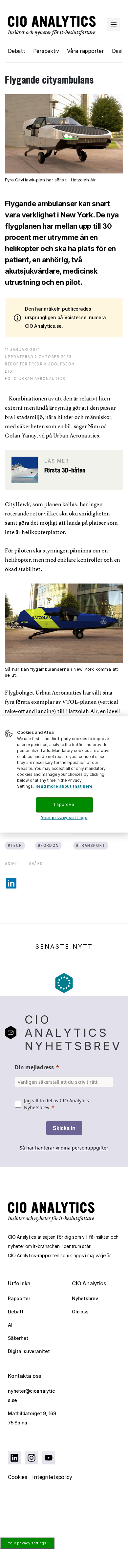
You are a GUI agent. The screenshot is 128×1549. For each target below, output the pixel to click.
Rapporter (19, 1298)
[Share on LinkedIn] (11, 883)
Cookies (17, 1477)
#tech (15, 845)
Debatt (16, 51)
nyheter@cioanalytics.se (31, 1395)
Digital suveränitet (29, 1351)
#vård (36, 863)
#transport (90, 845)
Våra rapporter (85, 51)
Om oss (80, 1311)
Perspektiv (46, 51)
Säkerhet (18, 1338)
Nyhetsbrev (85, 1298)
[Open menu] (113, 24)
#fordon (48, 845)
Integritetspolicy (52, 1477)
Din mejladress (34, 1067)
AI (10, 1325)
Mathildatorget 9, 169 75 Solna (32, 1418)
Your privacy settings (27, 1543)
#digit (12, 863)
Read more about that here (64, 786)
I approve (64, 804)
